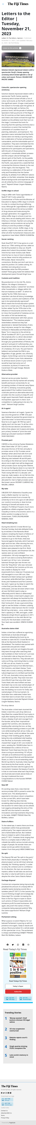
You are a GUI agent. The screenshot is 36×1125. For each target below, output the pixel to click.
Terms (3, 1115)
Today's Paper (18, 986)
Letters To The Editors (9, 38)
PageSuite (12, 1123)
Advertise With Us (6, 1113)
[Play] (20, 48)
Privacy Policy (5, 1118)
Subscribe (18, 992)
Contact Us (4, 1110)
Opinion (20, 38)
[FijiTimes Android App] (18, 1104)
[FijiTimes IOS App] (18, 1099)
